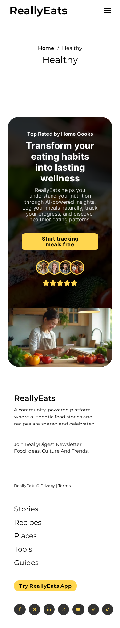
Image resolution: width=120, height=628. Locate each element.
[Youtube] (78, 609)
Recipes (28, 522)
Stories (26, 509)
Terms (64, 485)
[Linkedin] (49, 609)
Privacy (47, 485)
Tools (23, 549)
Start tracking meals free (60, 241)
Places (25, 536)
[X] (34, 609)
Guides (26, 562)
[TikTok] (107, 609)
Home (46, 48)
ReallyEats (38, 10)
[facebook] (20, 609)
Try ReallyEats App (45, 586)
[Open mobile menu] (107, 10)
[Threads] (93, 609)
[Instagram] (63, 609)
